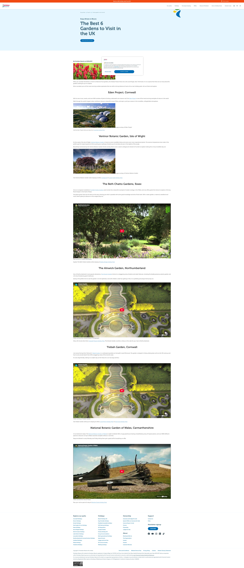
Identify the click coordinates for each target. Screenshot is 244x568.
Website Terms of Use (136, 550)
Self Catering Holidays (103, 525)
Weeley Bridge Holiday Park (107, 262)
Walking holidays (102, 544)
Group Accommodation (103, 534)
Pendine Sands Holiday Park (99, 502)
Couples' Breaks (102, 529)
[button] (237, 6)
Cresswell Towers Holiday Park (97, 341)
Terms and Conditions (124, 550)
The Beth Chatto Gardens (97, 190)
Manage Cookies (108, 71)
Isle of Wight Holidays (78, 529)
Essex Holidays (76, 527)
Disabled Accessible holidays (105, 523)
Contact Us (150, 518)
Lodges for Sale (126, 529)
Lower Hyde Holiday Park (115, 178)
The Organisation (127, 538)
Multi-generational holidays (105, 536)
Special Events (101, 538)
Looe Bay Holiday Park (99, 130)
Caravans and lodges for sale (130, 518)
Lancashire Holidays (78, 536)
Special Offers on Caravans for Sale (131, 521)
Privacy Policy (146, 550)
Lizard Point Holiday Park (106, 421)
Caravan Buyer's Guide (128, 523)
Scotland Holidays (77, 540)
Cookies (154, 550)
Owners (125, 525)
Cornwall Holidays (77, 518)
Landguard (104, 178)
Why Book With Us (127, 536)
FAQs (149, 521)
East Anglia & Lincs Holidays (80, 525)
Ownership (125, 527)
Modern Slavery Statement (164, 550)
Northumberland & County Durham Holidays (84, 538)
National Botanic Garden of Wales (98, 434)
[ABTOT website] (122, 564)
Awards (125, 542)
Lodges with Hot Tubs (103, 540)
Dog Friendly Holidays (103, 521)
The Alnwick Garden (106, 274)
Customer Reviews (127, 544)
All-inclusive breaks (103, 542)
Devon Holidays (77, 521)
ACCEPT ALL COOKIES (124, 71)
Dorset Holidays (77, 523)
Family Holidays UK (103, 531)
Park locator (226, 1)
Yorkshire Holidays (77, 544)
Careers (125, 540)
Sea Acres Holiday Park (121, 421)
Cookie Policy (116, 66)
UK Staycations (101, 527)
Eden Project (132, 98)
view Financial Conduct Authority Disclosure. (143, 555)
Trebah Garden (96, 353)
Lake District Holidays (78, 534)
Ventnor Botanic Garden (97, 142)
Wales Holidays (77, 542)
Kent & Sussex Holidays (78, 531)
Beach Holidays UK (102, 518)
